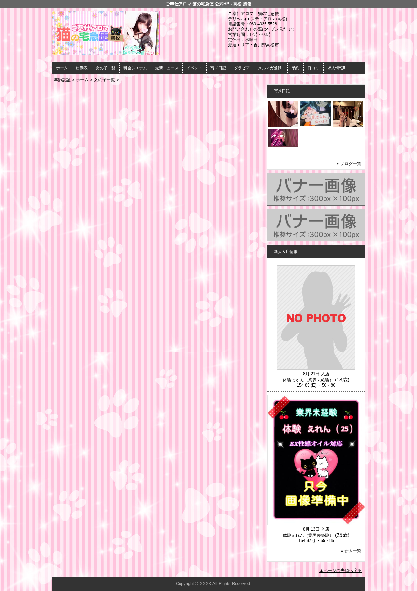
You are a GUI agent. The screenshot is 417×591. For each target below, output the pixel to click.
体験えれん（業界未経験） (308, 535)
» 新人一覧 (351, 550)
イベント (194, 68)
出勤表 (82, 68)
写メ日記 (218, 68)
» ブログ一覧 (349, 163)
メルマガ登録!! (270, 68)
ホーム (62, 68)
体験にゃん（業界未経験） (308, 380)
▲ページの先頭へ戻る (340, 570)
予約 (295, 68)
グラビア (242, 68)
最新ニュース (167, 68)
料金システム (135, 68)
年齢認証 (62, 79)
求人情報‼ (336, 68)
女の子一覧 (105, 68)
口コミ (313, 68)
